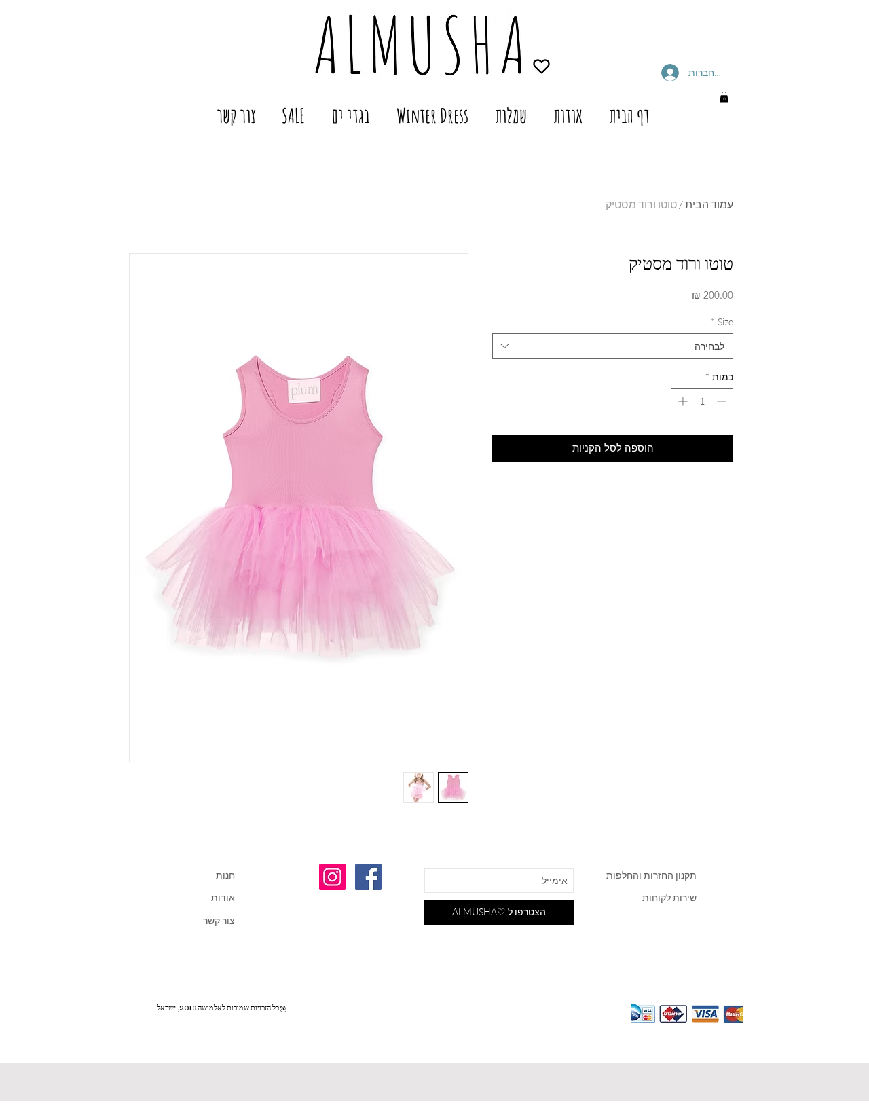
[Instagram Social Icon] (332, 877)
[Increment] (681, 401)
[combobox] (612, 346)
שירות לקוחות (669, 897)
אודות (223, 897)
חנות (225, 875)
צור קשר (219, 920)
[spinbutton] (702, 401)
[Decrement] (722, 401)
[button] (724, 97)
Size (722, 321)
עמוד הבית (709, 204)
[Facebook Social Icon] (368, 877)
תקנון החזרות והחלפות (650, 875)
